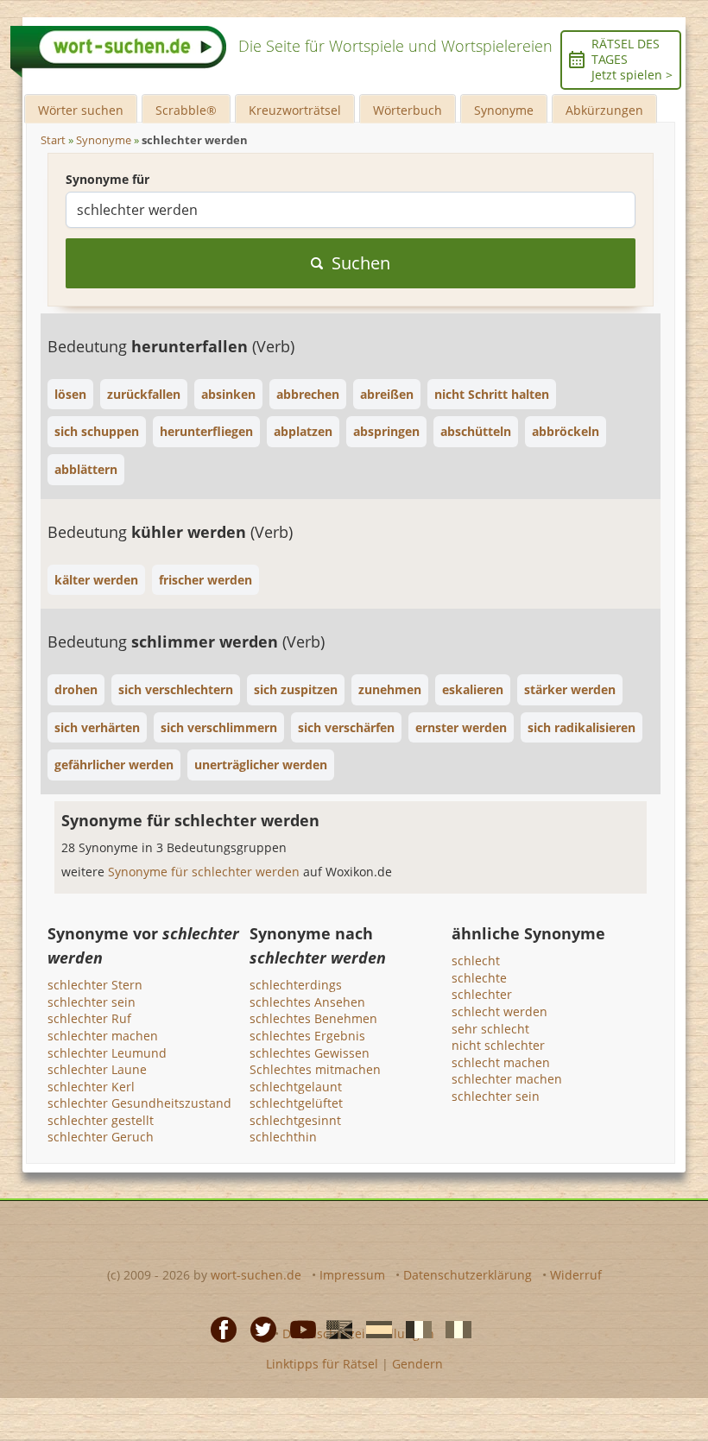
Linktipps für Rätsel (322, 1364)
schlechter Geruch (100, 1136)
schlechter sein (91, 1002)
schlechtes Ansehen (307, 1002)
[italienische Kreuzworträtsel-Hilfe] (453, 1329)
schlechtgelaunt (296, 1086)
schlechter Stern (94, 984)
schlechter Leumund (107, 1053)
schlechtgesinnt (295, 1120)
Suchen (361, 263)
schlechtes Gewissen (310, 1053)
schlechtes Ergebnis (307, 1035)
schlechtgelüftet (296, 1103)
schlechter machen (102, 1035)
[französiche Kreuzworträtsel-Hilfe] (413, 1329)
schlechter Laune (97, 1069)
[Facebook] (218, 1329)
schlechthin (283, 1136)
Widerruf (576, 1275)
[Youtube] (298, 1329)
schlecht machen (501, 1062)
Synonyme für (107, 179)
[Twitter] (258, 1329)
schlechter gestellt (100, 1120)
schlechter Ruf (89, 1018)
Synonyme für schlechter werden (205, 871)
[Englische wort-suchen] (334, 1329)
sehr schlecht (490, 1029)
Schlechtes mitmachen (315, 1069)
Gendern (417, 1364)
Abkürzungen (604, 110)
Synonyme (504, 110)
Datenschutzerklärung (467, 1275)
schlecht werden (499, 1011)
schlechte (479, 978)
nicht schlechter (498, 1045)
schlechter (482, 994)
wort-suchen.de (256, 1275)
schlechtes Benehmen (313, 1018)
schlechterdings (296, 984)
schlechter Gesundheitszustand (139, 1103)
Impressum (352, 1275)
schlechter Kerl (91, 1086)
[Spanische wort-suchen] (374, 1329)
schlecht (476, 960)
